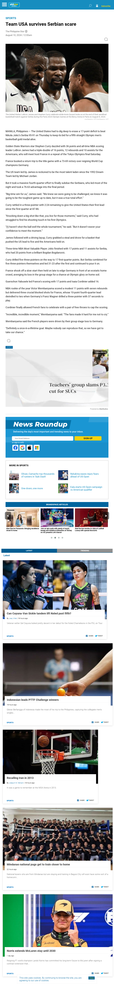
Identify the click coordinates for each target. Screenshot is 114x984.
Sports (11, 18)
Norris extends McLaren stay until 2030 (31, 950)
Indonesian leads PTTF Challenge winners (33, 699)
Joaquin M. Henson (16, 783)
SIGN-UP (88, 438)
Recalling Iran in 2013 (20, 778)
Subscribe (106, 6)
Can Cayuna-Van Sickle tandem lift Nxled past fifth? (39, 613)
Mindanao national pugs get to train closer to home (38, 864)
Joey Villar (13, 618)
